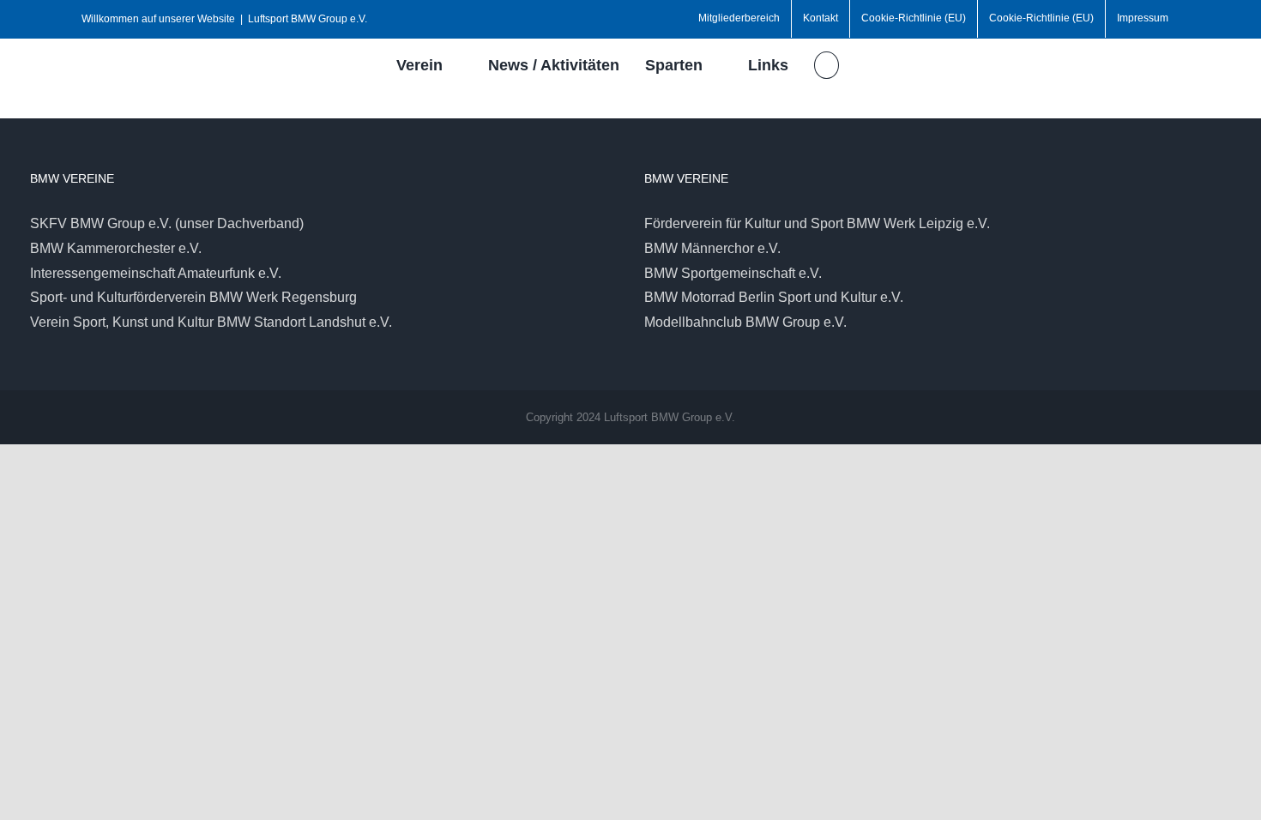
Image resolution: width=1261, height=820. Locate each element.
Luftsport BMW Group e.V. (307, 19)
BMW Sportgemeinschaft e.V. (733, 273)
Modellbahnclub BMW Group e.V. (745, 322)
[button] (826, 65)
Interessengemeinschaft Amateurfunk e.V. (155, 273)
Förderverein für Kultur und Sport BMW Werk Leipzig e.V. (817, 223)
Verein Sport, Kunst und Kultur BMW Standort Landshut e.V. (211, 322)
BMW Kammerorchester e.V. (116, 248)
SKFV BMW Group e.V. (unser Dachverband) (167, 223)
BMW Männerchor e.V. (712, 248)
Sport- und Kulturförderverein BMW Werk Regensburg (193, 297)
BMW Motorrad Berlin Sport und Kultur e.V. (773, 297)
